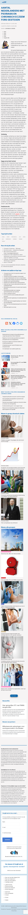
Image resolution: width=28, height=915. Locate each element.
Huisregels (13, 909)
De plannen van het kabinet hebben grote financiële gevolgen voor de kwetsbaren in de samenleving (13, 468)
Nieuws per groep (9, 886)
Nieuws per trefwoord (10, 887)
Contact (7, 894)
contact (5, 802)
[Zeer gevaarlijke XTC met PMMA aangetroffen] (12, 566)
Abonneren (7, 839)
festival (3, 241)
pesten (24, 236)
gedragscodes (6, 801)
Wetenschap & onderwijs (6, 659)
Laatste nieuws (8, 884)
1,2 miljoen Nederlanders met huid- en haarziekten (15, 278)
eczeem (8, 236)
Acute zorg (3, 577)
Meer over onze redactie (10, 880)
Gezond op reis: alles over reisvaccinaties (11, 553)
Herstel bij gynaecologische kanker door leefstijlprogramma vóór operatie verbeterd (11, 634)
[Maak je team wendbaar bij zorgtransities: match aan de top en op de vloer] (12, 674)
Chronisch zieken (10, 28)
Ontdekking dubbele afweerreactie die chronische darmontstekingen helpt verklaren (12, 662)
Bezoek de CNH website (10, 856)
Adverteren (7, 891)
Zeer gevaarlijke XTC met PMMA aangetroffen (12, 580)
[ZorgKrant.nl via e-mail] (21, 323)
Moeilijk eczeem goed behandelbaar (11, 281)
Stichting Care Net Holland (13, 906)
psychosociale (14, 236)
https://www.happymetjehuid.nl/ (11, 253)
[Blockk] (4, 2)
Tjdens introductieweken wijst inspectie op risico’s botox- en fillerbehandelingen (13, 606)
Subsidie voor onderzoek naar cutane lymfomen (14, 282)
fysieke (3, 236)
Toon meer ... (14, 695)
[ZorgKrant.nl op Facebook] (14, 323)
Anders (2, 604)
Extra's (6, 897)
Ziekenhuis (3, 631)
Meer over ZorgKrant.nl (10, 879)
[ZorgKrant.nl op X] (10, 323)
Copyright (9, 909)
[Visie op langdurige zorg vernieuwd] (12, 508)
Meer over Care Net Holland (11, 877)
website (17, 214)
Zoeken (6, 900)
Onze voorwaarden (9, 893)
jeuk (20, 236)
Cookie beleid (24, 909)
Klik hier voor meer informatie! (14, 870)
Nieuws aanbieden (9, 889)
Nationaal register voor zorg (10, 307)
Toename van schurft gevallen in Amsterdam (14, 276)
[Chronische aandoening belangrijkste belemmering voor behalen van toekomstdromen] (12, 481)
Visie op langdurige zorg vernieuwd (9, 522)
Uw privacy (14, 910)
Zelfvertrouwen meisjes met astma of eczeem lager (15, 279)
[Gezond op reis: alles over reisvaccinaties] (12, 539)
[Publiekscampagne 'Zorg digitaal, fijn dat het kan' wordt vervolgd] (12, 426)
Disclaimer (3, 909)
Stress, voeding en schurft (10, 293)
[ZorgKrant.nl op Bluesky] (18, 323)
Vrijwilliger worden (9, 882)
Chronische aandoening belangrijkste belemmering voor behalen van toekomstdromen (13, 496)
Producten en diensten (6, 551)
